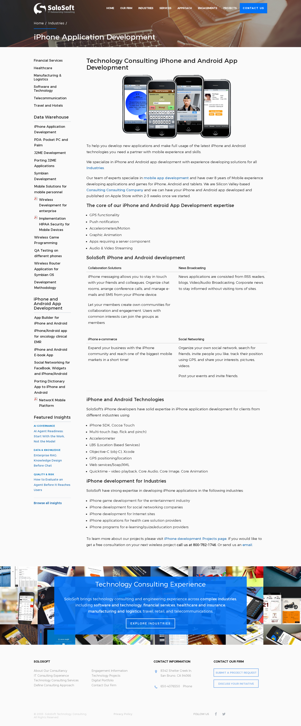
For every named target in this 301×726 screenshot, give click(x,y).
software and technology (118, 605)
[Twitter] (223, 714)
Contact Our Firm (104, 685)
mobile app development (166, 178)
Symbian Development (45, 176)
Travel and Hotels (48, 105)
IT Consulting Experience (51, 675)
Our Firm (126, 8)
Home (110, 8)
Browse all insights (48, 503)
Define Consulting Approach (54, 685)
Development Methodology (45, 285)
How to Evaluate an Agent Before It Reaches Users (52, 485)
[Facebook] (215, 714)
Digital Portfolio (103, 680)
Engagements (207, 8)
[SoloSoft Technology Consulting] (59, 8)
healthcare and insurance (201, 605)
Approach (185, 8)
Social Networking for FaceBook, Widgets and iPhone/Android (52, 368)
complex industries (218, 599)
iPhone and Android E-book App (50, 352)
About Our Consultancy (50, 671)
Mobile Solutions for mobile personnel (50, 189)
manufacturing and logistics (114, 611)
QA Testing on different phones (48, 253)
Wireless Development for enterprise (53, 205)
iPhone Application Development (49, 129)
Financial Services (48, 60)
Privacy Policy (123, 714)
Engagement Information (110, 671)
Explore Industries (150, 623)
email (247, 545)
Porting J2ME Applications (45, 163)
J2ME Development (50, 153)
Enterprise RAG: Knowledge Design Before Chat (48, 460)
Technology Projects (106, 675)
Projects (230, 8)
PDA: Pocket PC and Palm (51, 142)
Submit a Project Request (236, 672)
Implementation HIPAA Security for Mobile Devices (54, 224)
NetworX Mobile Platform (52, 403)
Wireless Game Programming (46, 240)
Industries (145, 8)
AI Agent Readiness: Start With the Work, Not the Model (49, 436)
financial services (159, 605)
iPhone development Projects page (195, 539)
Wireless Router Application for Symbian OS (47, 269)
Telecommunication (50, 98)
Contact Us (253, 8)
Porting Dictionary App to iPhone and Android (49, 387)
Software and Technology (45, 89)
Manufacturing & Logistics (47, 77)
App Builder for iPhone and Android (50, 320)
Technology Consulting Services (56, 680)
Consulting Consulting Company (114, 190)
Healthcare (43, 68)
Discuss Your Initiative (236, 683)
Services (165, 8)
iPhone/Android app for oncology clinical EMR (50, 336)
